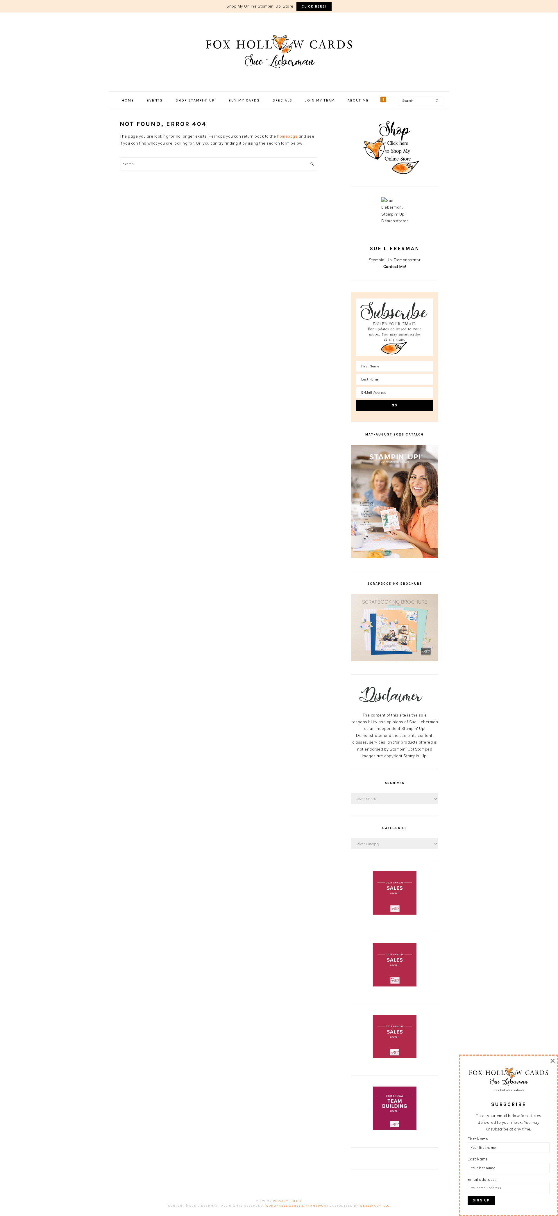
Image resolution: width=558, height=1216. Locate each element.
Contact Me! (394, 266)
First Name (478, 1139)
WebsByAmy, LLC (375, 1205)
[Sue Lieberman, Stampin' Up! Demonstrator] (279, 77)
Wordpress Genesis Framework (297, 1205)
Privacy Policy (287, 1201)
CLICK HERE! (314, 6)
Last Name (478, 1159)
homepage (287, 136)
